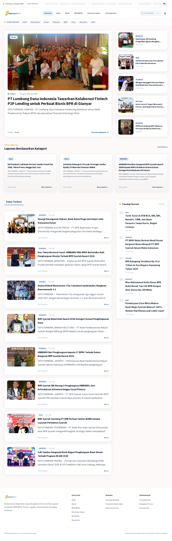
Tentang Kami (110, 13)
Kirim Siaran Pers (112, 508)
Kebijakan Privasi (146, 504)
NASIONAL (76, 516)
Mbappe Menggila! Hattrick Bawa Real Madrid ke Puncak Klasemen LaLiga (150, 85)
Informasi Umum (93, 13)
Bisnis (67, 13)
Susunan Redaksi (112, 500)
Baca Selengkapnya (99, 132)
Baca (106, 238)
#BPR (65, 22)
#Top (73, 22)
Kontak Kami (144, 508)
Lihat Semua (161, 147)
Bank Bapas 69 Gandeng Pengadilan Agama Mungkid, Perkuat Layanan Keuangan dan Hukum (149, 43)
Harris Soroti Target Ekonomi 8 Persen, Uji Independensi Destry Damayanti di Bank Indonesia (149, 107)
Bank (58, 13)
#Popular (56, 22)
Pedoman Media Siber (114, 504)
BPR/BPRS (78, 13)
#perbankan (35, 22)
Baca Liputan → (47, 187)
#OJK (25, 22)
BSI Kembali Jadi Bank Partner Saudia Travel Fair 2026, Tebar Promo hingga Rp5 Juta (30, 166)
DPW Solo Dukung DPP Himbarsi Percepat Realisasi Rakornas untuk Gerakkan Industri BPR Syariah (149, 130)
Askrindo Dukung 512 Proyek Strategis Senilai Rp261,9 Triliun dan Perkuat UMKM (84, 166)
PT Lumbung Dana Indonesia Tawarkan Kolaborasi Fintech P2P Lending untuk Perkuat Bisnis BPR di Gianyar (58, 101)
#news (46, 22)
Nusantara (76, 520)
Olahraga (42, 282)
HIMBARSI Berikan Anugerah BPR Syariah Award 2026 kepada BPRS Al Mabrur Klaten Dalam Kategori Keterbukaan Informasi (141, 167)
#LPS (93, 22)
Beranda (48, 13)
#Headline (83, 22)
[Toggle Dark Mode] (165, 13)
